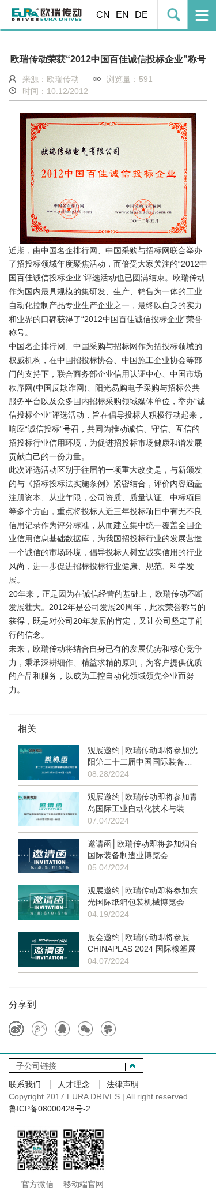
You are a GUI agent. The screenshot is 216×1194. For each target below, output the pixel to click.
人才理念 (74, 1084)
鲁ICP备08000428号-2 (49, 1108)
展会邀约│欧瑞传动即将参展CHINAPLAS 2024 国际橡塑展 (142, 943)
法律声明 (123, 1084)
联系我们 (25, 1084)
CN (103, 15)
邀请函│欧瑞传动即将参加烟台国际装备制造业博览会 (143, 849)
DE (141, 15)
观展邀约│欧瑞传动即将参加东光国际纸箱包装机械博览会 (143, 896)
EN (122, 15)
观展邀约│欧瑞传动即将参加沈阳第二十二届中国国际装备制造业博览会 (143, 757)
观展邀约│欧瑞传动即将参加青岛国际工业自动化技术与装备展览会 (143, 803)
